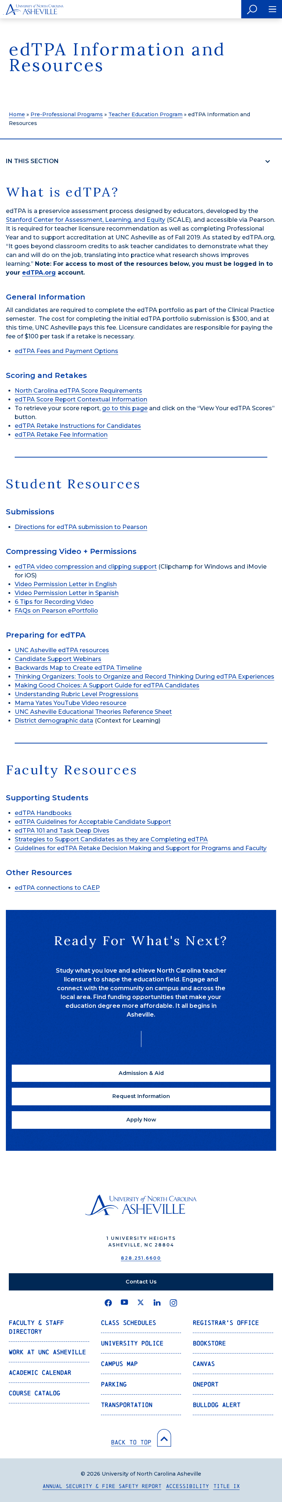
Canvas (204, 1363)
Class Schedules (128, 1322)
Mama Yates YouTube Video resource (70, 702)
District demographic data (54, 720)
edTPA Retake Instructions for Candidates (78, 425)
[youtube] (124, 1303)
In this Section (32, 161)
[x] (141, 1303)
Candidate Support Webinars (58, 658)
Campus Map (119, 1363)
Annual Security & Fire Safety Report (102, 1486)
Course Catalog (34, 1392)
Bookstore (209, 1343)
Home (17, 114)
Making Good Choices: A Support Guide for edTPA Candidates (107, 685)
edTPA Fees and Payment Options (66, 351)
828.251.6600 (141, 1258)
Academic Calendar (40, 1372)
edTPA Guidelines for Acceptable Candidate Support (93, 821)
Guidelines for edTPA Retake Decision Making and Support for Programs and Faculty (141, 848)
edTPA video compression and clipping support (86, 566)
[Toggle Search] (252, 9)
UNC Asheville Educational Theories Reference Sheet (93, 711)
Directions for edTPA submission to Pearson (81, 527)
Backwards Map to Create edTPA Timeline (78, 667)
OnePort (205, 1384)
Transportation (126, 1404)
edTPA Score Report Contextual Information (81, 399)
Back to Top (131, 1442)
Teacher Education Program (145, 114)
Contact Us (141, 1281)
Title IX (226, 1486)
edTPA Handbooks (43, 812)
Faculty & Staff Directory (36, 1327)
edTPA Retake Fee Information (61, 434)
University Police (132, 1343)
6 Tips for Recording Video (54, 601)
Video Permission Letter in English (66, 584)
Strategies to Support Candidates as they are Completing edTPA (111, 839)
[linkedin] (157, 1303)
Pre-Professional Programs (66, 114)
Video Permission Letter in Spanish (67, 593)
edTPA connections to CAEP (57, 887)
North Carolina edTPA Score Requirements (78, 390)
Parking (114, 1384)
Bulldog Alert (217, 1404)
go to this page (125, 408)
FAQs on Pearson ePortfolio (56, 610)
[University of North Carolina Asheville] (33, 9)
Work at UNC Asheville (47, 1351)
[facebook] (108, 1303)
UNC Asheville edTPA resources (62, 650)
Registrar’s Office (226, 1322)
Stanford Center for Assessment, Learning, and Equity (85, 219)
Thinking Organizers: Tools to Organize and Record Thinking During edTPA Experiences (144, 676)
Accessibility (187, 1486)
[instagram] (173, 1303)
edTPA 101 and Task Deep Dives (62, 830)
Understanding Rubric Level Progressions (76, 694)
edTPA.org (39, 272)
